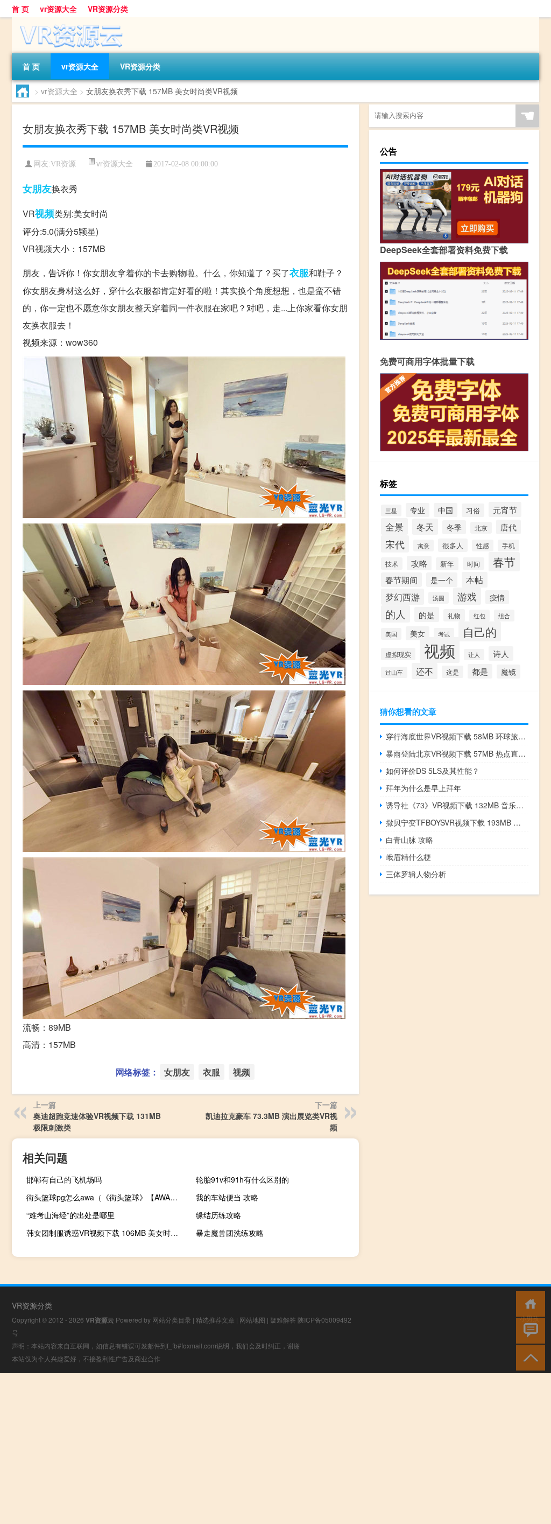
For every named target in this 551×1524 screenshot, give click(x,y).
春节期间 (401, 579)
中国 (445, 510)
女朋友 (37, 188)
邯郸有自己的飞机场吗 (64, 1179)
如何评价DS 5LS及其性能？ (432, 770)
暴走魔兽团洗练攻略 (230, 1232)
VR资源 (63, 164)
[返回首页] (528, 1303)
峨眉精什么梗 (408, 856)
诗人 (501, 653)
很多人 (452, 545)
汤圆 (438, 597)
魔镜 (508, 671)
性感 (482, 545)
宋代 (395, 544)
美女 (417, 633)
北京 (481, 527)
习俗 (473, 510)
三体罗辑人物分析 (416, 874)
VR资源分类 (108, 8)
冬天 (425, 526)
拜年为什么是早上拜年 (423, 787)
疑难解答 (283, 1319)
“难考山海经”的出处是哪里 (70, 1215)
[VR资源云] (68, 21)
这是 (452, 671)
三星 (391, 510)
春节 (504, 562)
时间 (473, 563)
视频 (44, 213)
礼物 (454, 615)
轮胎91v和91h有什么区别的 (242, 1179)
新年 (447, 564)
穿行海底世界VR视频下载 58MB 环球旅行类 (457, 736)
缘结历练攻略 (218, 1215)
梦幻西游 (402, 596)
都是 (480, 671)
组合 (504, 615)
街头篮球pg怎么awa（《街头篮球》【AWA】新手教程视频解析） (106, 1197)
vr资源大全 (58, 8)
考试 (444, 634)
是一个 (441, 579)
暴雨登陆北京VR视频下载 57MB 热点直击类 (457, 753)
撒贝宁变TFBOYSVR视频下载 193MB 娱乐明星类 (457, 822)
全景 (394, 526)
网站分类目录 (171, 1319)
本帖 (474, 580)
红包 (479, 615)
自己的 (480, 631)
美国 (391, 634)
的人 (395, 614)
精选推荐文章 (215, 1319)
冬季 (454, 527)
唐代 (508, 527)
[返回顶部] (528, 1357)
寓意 (423, 545)
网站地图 (252, 1319)
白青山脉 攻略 (409, 839)
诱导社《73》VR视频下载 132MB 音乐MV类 (457, 805)
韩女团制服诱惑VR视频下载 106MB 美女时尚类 (106, 1232)
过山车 (394, 672)
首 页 (20, 8)
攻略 (419, 563)
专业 (417, 510)
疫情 (497, 597)
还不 (424, 671)
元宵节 (505, 509)
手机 (508, 545)
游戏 (467, 596)
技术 (391, 563)
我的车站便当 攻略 (227, 1197)
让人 (474, 655)
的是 (427, 614)
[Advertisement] (275, 1448)
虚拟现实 (398, 654)
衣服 (299, 272)
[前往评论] (528, 1330)
